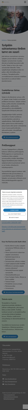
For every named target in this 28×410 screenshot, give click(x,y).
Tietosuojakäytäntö (7, 206)
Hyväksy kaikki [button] (14, 210)
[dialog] (14, 205)
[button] (14, 217)
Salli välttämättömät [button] (14, 214)
